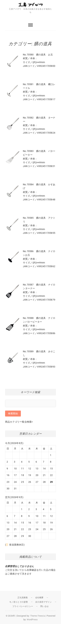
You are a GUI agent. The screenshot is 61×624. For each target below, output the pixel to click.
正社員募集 (22, 597)
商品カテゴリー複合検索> (19, 421)
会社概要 (39, 597)
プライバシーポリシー (22, 606)
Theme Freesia (37, 616)
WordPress (32, 619)
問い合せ (44, 606)
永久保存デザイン (43, 602)
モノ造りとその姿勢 (18, 602)
